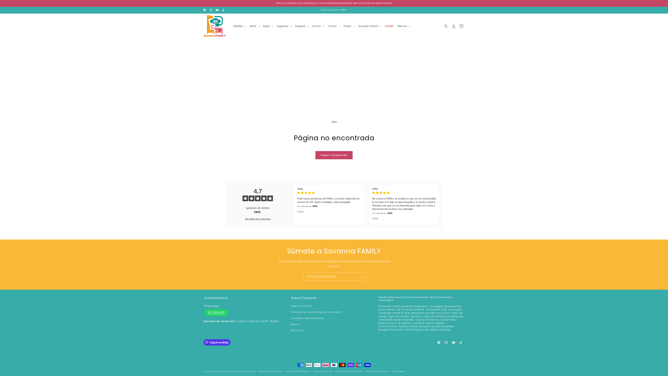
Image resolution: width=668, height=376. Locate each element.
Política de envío (322, 371)
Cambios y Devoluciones (307, 318)
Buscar (295, 324)
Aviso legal (398, 371)
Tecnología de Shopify (243, 371)
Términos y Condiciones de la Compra (316, 312)
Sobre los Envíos (301, 306)
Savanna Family (221, 371)
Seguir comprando (334, 155)
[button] (239, 26)
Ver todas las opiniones (258, 218)
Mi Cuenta (297, 330)
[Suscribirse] (361, 276)
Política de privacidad (271, 371)
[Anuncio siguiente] (385, 10)
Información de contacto (348, 371)
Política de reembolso (298, 371)
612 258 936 (216, 313)
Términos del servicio (377, 371)
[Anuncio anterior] (283, 10)
